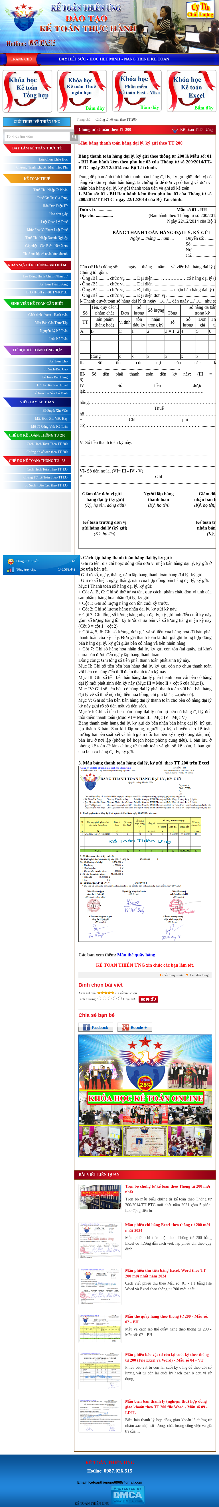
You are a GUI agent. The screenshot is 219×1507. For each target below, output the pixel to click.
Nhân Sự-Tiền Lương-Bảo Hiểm (37, 265)
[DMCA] (127, 1504)
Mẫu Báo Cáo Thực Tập (51, 323)
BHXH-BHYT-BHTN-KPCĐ (47, 292)
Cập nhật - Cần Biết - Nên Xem (46, 246)
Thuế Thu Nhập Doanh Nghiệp (46, 238)
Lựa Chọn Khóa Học (53, 159)
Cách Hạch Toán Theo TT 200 (47, 444)
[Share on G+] (134, 1027)
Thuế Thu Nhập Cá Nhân (50, 190)
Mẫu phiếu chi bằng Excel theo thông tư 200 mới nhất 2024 (167, 1228)
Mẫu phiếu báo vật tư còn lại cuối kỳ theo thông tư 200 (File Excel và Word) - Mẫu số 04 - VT (167, 1357)
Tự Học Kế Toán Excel (52, 385)
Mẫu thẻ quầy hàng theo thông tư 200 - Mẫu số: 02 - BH (166, 1319)
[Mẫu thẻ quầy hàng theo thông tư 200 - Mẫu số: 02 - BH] (100, 1328)
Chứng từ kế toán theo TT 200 (116, 119)
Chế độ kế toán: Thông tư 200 (37, 435)
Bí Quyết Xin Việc (55, 411)
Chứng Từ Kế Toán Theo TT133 (45, 477)
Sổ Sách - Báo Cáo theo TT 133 (46, 485)
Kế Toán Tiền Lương (53, 284)
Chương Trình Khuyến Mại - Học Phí (42, 167)
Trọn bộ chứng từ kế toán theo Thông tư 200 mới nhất (167, 1189)
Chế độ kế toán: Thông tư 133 (37, 461)
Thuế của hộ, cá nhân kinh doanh (45, 254)
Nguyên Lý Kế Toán (54, 331)
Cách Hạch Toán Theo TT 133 (47, 469)
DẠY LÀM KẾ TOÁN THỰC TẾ (37, 148)
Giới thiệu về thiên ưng (37, 122)
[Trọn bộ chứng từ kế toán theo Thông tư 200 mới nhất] (100, 1197)
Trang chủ (83, 119)
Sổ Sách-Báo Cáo (56, 369)
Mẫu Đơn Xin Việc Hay (51, 419)
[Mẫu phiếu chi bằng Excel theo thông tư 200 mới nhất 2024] (100, 1240)
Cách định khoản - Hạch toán (48, 315)
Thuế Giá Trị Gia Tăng (52, 198)
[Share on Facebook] (95, 1027)
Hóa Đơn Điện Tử (55, 206)
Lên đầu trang (199, 975)
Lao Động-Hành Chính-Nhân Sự (45, 276)
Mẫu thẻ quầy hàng (136, 954)
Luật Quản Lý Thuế (54, 222)
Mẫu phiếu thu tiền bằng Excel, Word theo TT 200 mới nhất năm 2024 (165, 1273)
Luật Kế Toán (58, 339)
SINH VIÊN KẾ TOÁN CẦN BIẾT (37, 304)
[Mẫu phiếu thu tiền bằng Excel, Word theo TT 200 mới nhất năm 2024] (100, 1286)
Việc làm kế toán (37, 402)
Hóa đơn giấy (58, 214)
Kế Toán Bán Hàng (55, 377)
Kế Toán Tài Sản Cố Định (50, 393)
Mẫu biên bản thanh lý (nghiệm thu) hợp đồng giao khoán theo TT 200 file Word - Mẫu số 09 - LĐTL (166, 1407)
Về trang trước (173, 975)
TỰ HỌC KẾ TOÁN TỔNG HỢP (37, 350)
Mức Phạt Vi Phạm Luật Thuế (47, 230)
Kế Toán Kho (58, 361)
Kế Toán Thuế (37, 179)
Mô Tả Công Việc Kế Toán (49, 427)
